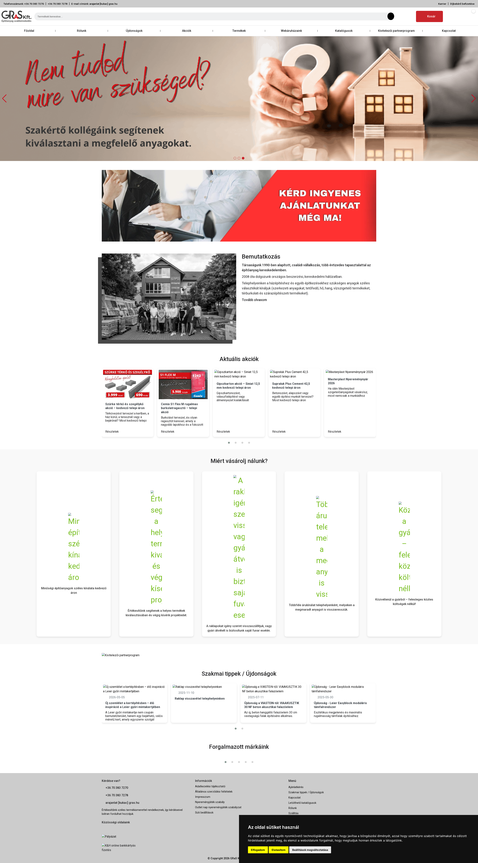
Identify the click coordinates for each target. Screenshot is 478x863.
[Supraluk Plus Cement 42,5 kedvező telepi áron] (294, 374)
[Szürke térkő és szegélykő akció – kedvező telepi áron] (127, 384)
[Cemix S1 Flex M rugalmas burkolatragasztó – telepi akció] (183, 384)
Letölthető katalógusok (302, 802)
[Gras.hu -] (16, 16)
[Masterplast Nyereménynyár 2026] (350, 372)
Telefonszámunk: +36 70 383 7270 (24, 3)
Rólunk (81, 31)
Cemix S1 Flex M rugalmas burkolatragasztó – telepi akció (179, 408)
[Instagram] (409, 16)
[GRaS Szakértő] (239, 98)
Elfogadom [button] (258, 849)
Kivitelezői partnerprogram (396, 31)
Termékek (239, 31)
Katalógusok (344, 31)
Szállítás (293, 813)
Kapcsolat (449, 31)
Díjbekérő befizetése (462, 3)
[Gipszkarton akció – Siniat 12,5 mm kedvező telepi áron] (238, 374)
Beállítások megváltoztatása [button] (310, 849)
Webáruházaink (291, 31)
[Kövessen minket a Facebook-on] (104, 828)
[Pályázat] (146, 836)
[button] (473, 98)
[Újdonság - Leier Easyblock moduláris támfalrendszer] (343, 689)
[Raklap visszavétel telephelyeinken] (204, 687)
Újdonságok (134, 31)
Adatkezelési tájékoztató (210, 786)
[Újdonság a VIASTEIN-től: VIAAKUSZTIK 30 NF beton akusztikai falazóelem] (273, 689)
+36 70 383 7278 (57, 3)
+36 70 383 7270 (116, 788)
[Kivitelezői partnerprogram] (120, 655)
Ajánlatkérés (295, 787)
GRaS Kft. (236, 858)
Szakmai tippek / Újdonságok (306, 792)
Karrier (442, 3)
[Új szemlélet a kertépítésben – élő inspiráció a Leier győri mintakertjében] (134, 689)
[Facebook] (400, 16)
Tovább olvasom (254, 300)
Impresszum (202, 796)
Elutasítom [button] (278, 849)
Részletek (112, 431)
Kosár (431, 16)
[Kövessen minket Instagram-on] (114, 828)
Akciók (186, 31)
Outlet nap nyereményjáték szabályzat (218, 807)
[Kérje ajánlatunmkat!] (239, 205)
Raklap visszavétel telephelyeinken (200, 698)
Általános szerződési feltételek (213, 791)
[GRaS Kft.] (169, 296)
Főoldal (29, 31)
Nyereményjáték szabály (210, 802)
